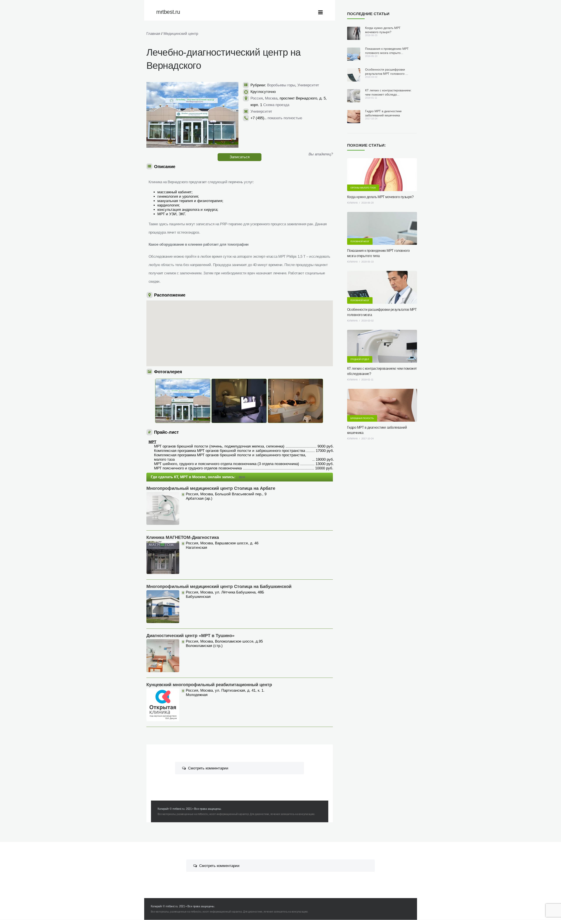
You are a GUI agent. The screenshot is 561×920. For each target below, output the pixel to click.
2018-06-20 (367, 202)
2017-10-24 (367, 438)
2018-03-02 (367, 320)
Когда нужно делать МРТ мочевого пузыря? (383, 30)
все (242, 477)
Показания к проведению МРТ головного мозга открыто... (387, 51)
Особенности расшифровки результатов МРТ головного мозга (382, 312)
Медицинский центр (180, 34)
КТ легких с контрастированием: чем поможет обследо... (388, 92)
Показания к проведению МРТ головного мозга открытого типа (378, 253)
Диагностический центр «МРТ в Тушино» (190, 635)
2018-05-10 (367, 261)
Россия (256, 98)
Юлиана (352, 202)
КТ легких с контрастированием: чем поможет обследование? (382, 371)
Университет (308, 85)
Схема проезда (276, 105)
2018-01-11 (367, 379)
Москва (271, 98)
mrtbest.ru (178, 808)
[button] (245, 317)
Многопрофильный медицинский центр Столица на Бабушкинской (218, 586)
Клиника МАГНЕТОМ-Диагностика (182, 537)
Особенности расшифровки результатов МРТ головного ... (386, 71)
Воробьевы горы (281, 85)
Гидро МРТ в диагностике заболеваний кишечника (383, 113)
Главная (153, 34)
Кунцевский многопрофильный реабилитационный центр (209, 684)
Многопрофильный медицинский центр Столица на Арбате (210, 488)
